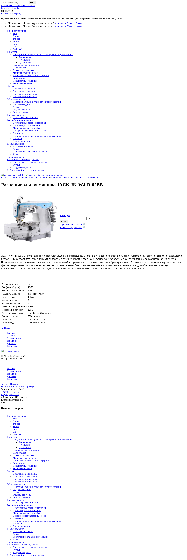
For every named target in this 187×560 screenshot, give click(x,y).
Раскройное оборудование (20, 120)
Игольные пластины (23, 146)
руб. (65, 215)
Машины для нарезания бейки (28, 128)
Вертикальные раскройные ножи (29, 123)
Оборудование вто (16, 99)
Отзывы (14, 384)
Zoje (15, 44)
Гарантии (12, 341)
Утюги (16, 107)
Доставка (11, 343)
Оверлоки (12, 86)
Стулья (16, 165)
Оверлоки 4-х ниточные (25, 91)
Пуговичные (25, 62)
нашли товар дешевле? (71, 227)
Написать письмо (10, 386)
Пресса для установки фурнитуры (30, 162)
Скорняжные (19, 67)
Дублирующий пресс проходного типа (26, 170)
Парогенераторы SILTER (25, 117)
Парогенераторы (15, 115)
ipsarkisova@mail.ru (10, 8)
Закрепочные (25, 57)
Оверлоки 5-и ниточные (25, 94)
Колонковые (19, 78)
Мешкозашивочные (22, 83)
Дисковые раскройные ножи (27, 125)
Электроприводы (15, 157)
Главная (5, 177)
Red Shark (18, 49)
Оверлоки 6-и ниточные (25, 96)
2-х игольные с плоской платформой (31, 75)
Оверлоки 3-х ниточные (25, 88)
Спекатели (18, 133)
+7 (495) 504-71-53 (10, 392)
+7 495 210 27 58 (26, 5)
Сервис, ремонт (15, 338)
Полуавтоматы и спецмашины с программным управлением (43, 54)
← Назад (5, 328)
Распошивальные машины (26, 65)
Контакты (12, 346)
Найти (32, 3)
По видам (12, 52)
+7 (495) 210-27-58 (10, 394)
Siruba (16, 41)
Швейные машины (16, 31)
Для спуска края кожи (24, 70)
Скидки (11, 335)
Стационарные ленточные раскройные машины (37, 136)
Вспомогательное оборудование (23, 159)
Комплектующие (21, 112)
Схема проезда (26, 386)
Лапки (16, 149)
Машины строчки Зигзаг (25, 73)
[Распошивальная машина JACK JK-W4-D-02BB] (30, 248)
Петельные (24, 59)
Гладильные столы (22, 109)
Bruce (15, 46)
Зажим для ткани (21, 141)
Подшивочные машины (25, 80)
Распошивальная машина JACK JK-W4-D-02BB (74, 177)
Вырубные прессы (22, 167)
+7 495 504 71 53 (9, 5)
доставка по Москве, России (69, 23)
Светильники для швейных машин (30, 151)
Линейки (17, 138)
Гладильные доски (22, 104)
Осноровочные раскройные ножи (29, 130)
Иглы (15, 154)
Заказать (5, 384)
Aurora (16, 36)
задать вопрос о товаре (71, 224)
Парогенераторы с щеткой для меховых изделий (37, 102)
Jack (15, 33)
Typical (16, 38)
